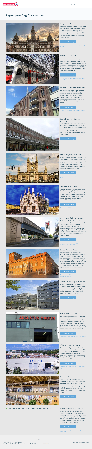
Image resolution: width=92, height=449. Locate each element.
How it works (64, 4)
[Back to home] (14, 4)
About (58, 4)
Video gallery (71, 4)
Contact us (78, 4)
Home (54, 4)
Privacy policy (75, 442)
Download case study (68, 41)
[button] (46, 445)
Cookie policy (82, 442)
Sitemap (87, 442)
